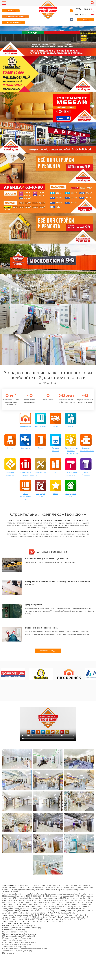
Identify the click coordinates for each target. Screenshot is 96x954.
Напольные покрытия (10, 473)
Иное (55, 494)
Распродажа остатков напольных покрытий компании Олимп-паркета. (58, 583)
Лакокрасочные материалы (71, 473)
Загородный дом (71, 495)
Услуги (70, 427)
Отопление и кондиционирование (28, 473)
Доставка (55, 427)
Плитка (56, 472)
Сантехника (25, 448)
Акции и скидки (13, 22)
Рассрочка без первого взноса (41, 628)
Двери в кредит (33, 604)
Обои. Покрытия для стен (25, 496)
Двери (40, 448)
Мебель (10, 448)
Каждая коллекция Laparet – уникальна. (47, 558)
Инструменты (40, 472)
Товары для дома (40, 495)
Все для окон (40, 427)
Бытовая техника (55, 449)
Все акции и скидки (48, 651)
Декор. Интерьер (86, 473)
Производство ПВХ (25, 428)
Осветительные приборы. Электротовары (71, 450)
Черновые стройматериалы (87, 449)
